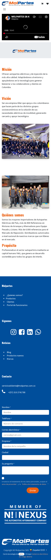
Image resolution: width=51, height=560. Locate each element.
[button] (33, 490)
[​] (47, 4)
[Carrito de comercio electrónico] (42, 3)
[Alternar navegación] (4, 9)
